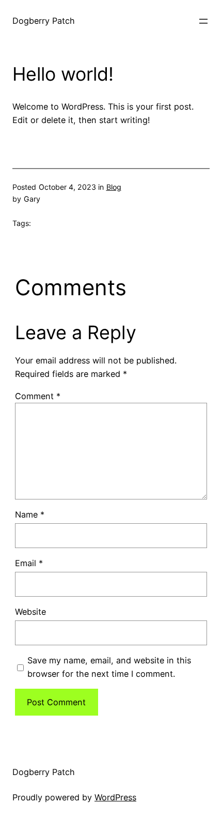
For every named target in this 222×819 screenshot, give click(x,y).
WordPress (115, 797)
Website (30, 611)
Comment (37, 396)
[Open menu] (203, 21)
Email (29, 563)
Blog (113, 187)
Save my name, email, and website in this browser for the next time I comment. (109, 667)
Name (29, 514)
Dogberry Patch (43, 21)
